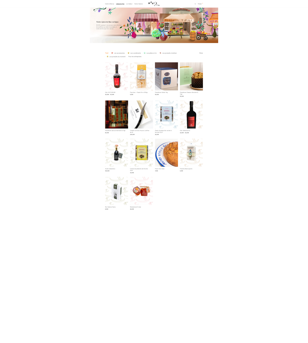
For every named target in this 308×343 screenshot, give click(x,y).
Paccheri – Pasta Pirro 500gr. (139, 92)
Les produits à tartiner (169, 53)
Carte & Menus (109, 4)
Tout (106, 53)
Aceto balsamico (110, 169)
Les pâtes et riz (151, 53)
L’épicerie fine (120, 4)
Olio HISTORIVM (110, 92)
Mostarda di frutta (135, 207)
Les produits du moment (117, 56)
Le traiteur (129, 4)
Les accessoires (119, 53)
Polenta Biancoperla (186, 169)
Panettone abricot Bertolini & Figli (115, 130)
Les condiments (135, 53)
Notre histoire (138, 4)
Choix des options (109, 94)
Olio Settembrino (185, 130)
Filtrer (201, 53)
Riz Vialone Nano (110, 207)
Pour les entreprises (134, 56)
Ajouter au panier (133, 94)
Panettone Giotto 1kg (161, 92)
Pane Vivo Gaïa (159, 169)
